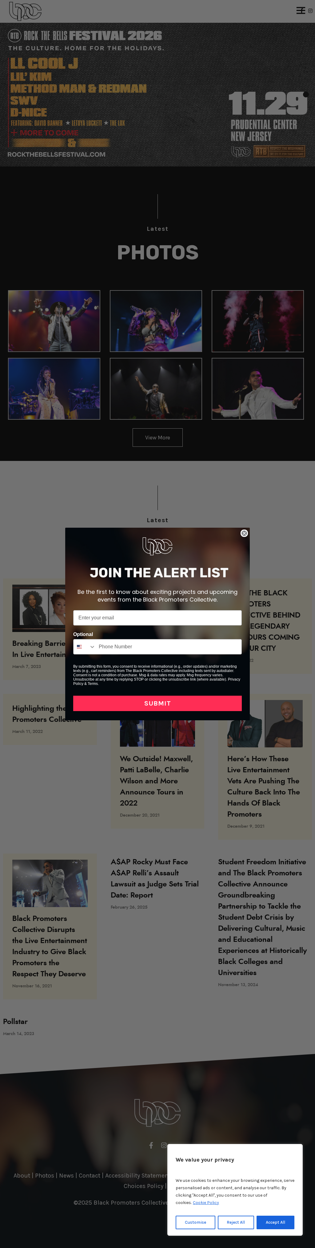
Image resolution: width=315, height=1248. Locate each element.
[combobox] (85, 646)
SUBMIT (157, 703)
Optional (83, 634)
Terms (93, 684)
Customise (195, 1222)
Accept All (275, 1222)
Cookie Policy (206, 1202)
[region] (235, 1190)
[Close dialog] (244, 533)
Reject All (236, 1222)
